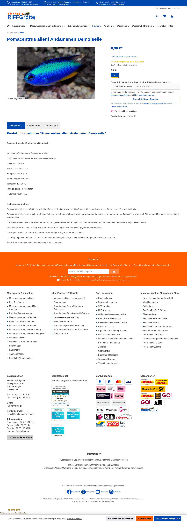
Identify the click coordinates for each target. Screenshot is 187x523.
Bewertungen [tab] (52, 125)
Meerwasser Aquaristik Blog (66, 317)
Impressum (123, 460)
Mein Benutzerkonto (163, 8)
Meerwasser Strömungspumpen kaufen (116, 339)
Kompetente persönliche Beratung (69, 325)
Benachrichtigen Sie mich (145, 99)
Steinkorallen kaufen (107, 302)
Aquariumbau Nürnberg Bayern (112, 330)
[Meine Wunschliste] (164, 16)
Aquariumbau (60, 302)
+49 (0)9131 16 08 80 (20, 395)
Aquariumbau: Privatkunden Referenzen (72, 313)
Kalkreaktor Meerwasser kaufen (112, 322)
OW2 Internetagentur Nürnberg (105, 465)
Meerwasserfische (17, 338)
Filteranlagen (15, 346)
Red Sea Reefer (16, 302)
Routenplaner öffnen (21, 437)
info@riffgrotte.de (14, 406)
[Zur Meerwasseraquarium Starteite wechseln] (35, 16)
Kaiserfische (14, 350)
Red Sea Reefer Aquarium (21, 313)
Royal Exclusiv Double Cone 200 (158, 298)
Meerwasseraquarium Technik (22, 317)
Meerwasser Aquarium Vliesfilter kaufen (160, 339)
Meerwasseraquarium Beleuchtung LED (27, 334)
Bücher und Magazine (108, 355)
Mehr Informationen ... (74, 519)
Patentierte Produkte (63, 321)
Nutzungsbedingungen (144, 95)
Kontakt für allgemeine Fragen (20, 414)
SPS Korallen (104, 306)
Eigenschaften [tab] (33, 125)
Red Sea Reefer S (151, 322)
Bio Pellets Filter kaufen (109, 343)
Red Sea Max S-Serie (152, 343)
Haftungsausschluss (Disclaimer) (74, 460)
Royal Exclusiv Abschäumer (21, 321)
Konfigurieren (144, 519)
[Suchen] (157, 16)
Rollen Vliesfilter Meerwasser (156, 330)
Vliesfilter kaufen (150, 302)
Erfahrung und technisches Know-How (71, 329)
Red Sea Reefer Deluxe (109, 335)
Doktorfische (148, 306)
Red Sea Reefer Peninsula (155, 318)
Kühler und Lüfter (106, 326)
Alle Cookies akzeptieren (168, 519)
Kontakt (177, 8)
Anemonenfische (16, 354)
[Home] (9, 26)
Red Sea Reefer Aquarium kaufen (158, 326)
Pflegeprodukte (149, 314)
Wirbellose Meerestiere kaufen (112, 314)
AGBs (114, 460)
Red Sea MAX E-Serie (153, 335)
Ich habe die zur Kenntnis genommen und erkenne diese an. (94, 280)
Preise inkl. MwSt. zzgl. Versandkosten (124, 57)
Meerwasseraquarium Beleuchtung (25, 329)
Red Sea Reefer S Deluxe (154, 310)
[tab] (16, 125)
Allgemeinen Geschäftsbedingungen (155, 103)
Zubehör (102, 347)
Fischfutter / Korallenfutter (20, 358)
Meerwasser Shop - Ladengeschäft (69, 298)
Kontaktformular (61, 334)
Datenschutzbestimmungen (119, 106)
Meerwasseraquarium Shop (21, 298)
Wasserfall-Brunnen (107, 359)
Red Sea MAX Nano (152, 347)
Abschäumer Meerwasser (109, 318)
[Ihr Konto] (172, 16)
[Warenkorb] (178, 15)
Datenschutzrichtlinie (120, 95)
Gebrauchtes (104, 351)
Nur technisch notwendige (120, 519)
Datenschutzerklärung (100, 460)
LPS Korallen (104, 310)
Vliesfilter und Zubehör (108, 363)
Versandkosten (87, 499)
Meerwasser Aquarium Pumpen (23, 342)
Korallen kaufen (105, 298)
